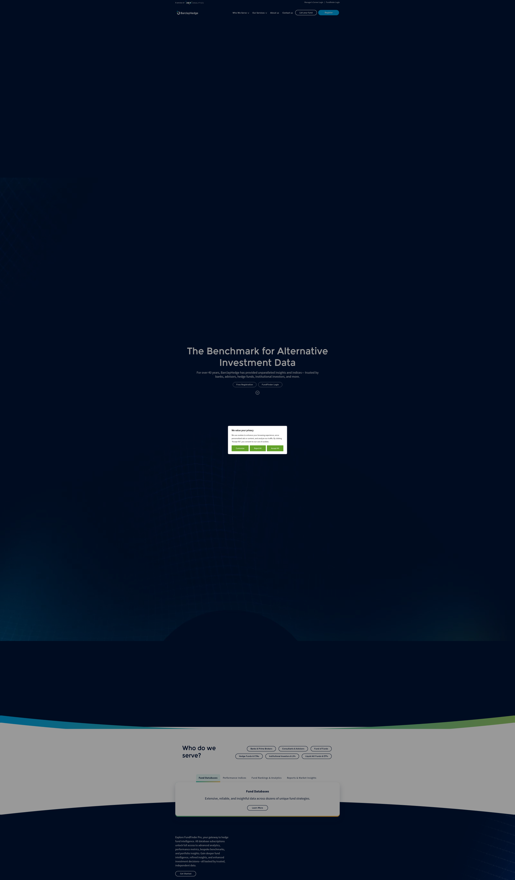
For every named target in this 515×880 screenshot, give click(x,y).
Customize (240, 448)
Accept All (275, 448)
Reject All (258, 448)
